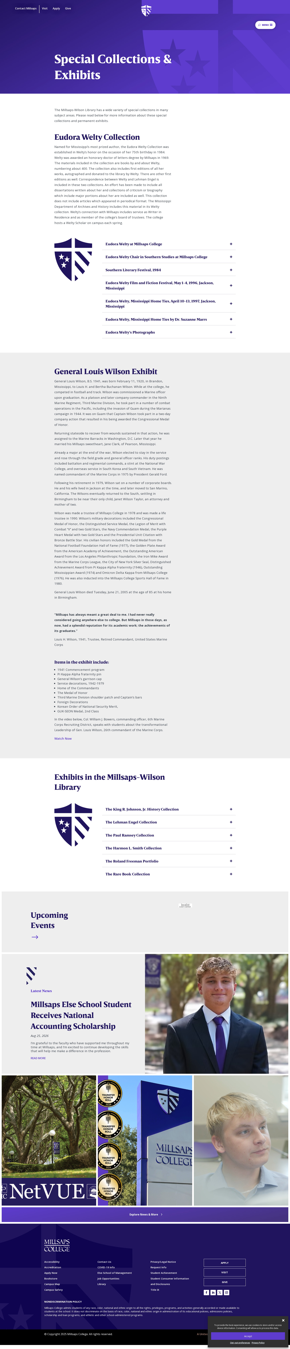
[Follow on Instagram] (226, 1292)
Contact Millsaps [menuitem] (26, 8)
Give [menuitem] (68, 8)
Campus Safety (53, 1289)
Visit (224, 1272)
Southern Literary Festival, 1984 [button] (133, 270)
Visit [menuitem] (45, 8)
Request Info (158, 1267)
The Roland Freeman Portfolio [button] (132, 861)
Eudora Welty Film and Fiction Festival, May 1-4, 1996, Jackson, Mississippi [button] (160, 285)
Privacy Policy (258, 1342)
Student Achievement (164, 1272)
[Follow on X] (220, 1292)
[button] (283, 1320)
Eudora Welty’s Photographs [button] (130, 332)
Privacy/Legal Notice (163, 1261)
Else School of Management (115, 1272)
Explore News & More (144, 1214)
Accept (248, 1336)
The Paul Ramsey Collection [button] (130, 835)
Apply (225, 1262)
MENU (265, 24)
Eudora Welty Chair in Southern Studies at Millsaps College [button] (156, 256)
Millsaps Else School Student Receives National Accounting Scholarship (81, 1015)
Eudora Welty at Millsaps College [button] (134, 244)
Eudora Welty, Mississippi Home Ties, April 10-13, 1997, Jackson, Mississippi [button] (161, 303)
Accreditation (52, 1267)
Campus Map (52, 1284)
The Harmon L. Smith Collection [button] (134, 848)
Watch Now (63, 738)
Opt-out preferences (240, 1342)
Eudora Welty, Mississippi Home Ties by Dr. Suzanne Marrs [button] (156, 319)
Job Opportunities (108, 1278)
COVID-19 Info (106, 1267)
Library (102, 1284)
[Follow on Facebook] (206, 1292)
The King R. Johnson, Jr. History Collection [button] (142, 809)
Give (225, 1282)
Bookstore (50, 1278)
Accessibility (52, 1261)
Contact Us (104, 1261)
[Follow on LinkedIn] (213, 1292)
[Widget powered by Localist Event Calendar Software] (185, 905)
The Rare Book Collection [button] (128, 874)
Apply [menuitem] (56, 8)
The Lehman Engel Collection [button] (131, 822)
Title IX (155, 1289)
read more (38, 1058)
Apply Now (50, 1272)
